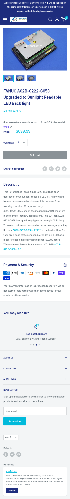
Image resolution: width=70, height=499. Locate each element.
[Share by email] (64, 168)
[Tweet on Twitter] (57, 168)
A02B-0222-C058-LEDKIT (27, 230)
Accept (12, 490)
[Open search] (50, 19)
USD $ (8, 437)
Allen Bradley (12, 111)
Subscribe (14, 421)
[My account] (57, 19)
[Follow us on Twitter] (12, 454)
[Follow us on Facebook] (5, 454)
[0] (64, 19)
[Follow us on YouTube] (18, 454)
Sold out (35, 155)
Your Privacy (11, 471)
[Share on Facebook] (44, 168)
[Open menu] (5, 19)
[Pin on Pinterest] (51, 168)
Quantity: (8, 142)
